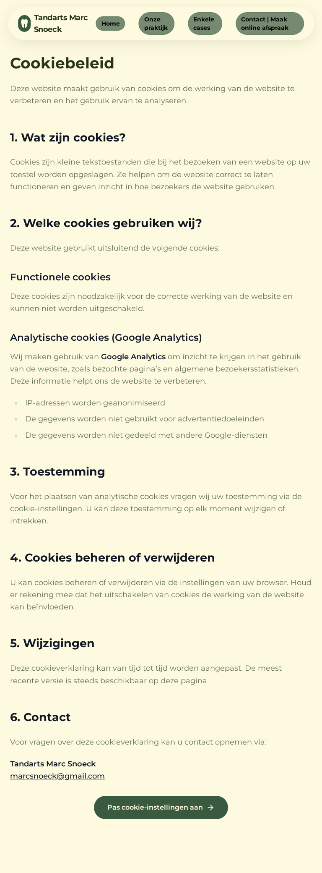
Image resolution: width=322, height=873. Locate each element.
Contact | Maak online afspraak (264, 23)
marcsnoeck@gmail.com (57, 776)
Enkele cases (203, 23)
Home (110, 23)
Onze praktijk (156, 23)
